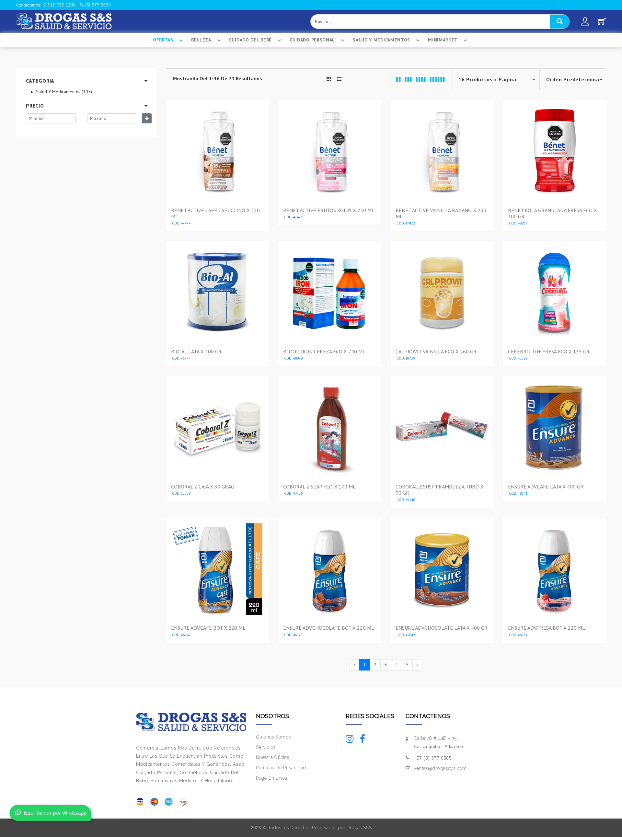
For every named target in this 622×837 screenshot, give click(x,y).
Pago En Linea (271, 778)
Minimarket (443, 40)
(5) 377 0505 (97, 5)
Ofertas (163, 40)
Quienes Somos (273, 737)
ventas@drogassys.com (440, 768)
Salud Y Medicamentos (381, 40)
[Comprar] (217, 224)
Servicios (266, 747)
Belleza (201, 40)
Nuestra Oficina (272, 757)
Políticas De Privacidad (281, 767)
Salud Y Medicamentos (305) (63, 92)
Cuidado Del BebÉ (250, 40)
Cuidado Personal (312, 40)
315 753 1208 (61, 5)
